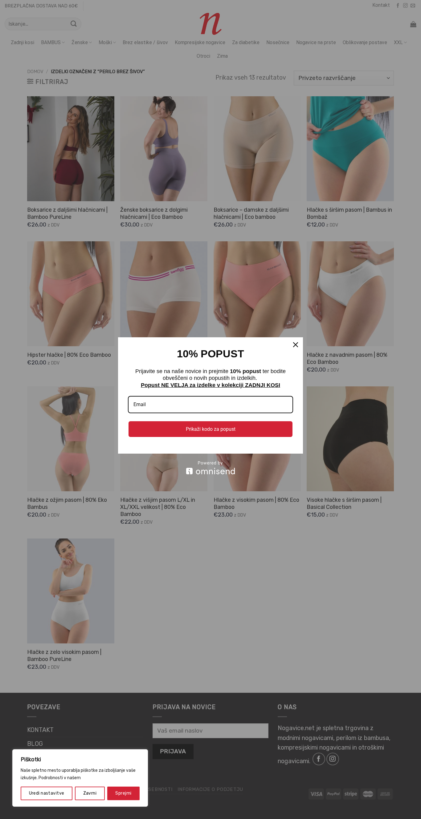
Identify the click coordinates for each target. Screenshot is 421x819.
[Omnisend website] (210, 468)
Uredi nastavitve (46, 793)
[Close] (295, 344)
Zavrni (90, 793)
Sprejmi (123, 793)
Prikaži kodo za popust (210, 429)
